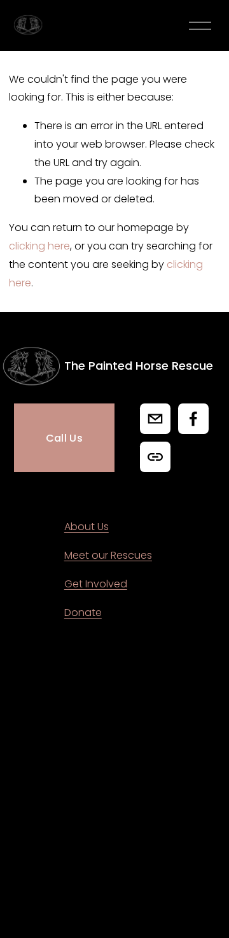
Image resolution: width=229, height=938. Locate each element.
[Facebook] (193, 418)
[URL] (155, 457)
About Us (86, 526)
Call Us (64, 438)
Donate (83, 612)
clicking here (39, 246)
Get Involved (95, 584)
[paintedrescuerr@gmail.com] (155, 418)
